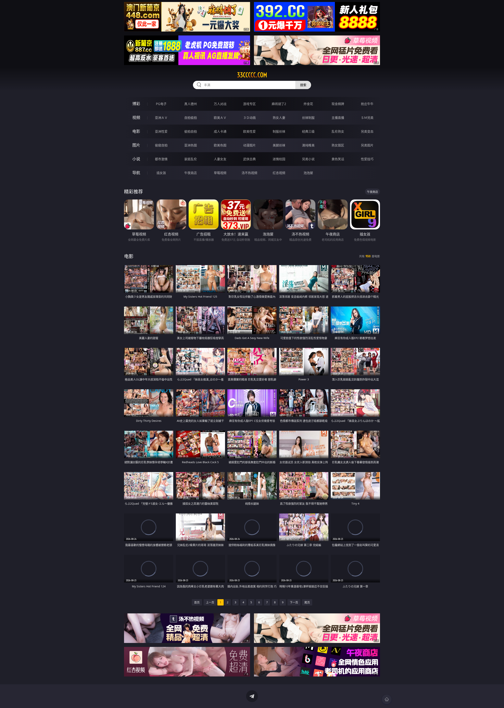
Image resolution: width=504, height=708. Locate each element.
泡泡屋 (308, 173)
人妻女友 (220, 159)
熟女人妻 (279, 118)
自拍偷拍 (190, 118)
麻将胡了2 (279, 104)
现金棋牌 (338, 104)
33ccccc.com (252, 75)
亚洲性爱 (161, 131)
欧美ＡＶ (220, 118)
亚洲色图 (190, 145)
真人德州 (190, 104)
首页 (197, 602)
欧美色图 (220, 145)
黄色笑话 (338, 159)
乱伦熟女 (338, 131)
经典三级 (308, 131)
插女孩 (161, 173)
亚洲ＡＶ (161, 118)
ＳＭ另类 (367, 118)
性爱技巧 (367, 159)
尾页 (307, 602)
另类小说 (308, 159)
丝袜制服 (308, 118)
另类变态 (367, 131)
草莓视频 (220, 173)
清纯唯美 (308, 145)
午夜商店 (190, 173)
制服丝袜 (279, 131)
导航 (136, 172)
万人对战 (220, 104)
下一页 (294, 602)
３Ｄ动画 (249, 118)
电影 (136, 131)
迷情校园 (279, 159)
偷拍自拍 (190, 131)
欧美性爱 (249, 131)
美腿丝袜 (279, 145)
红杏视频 (279, 173)
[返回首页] (386, 699)
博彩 (136, 103)
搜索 (303, 85)
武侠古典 (249, 159)
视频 (136, 117)
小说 (136, 159)
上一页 (210, 602)
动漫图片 (249, 145)
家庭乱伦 (190, 159)
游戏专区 (249, 104)
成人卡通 (220, 131)
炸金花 (308, 104)
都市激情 (161, 159)
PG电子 (161, 104)
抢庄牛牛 (367, 104)
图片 (136, 145)
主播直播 (338, 118)
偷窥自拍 (161, 145)
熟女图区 (338, 145)
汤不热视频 (249, 173)
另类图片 (367, 145)
